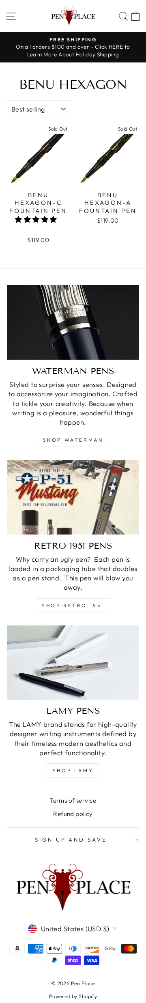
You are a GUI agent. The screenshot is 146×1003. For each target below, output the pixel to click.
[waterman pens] (73, 322)
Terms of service (73, 800)
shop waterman (73, 440)
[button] (37, 219)
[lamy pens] (73, 662)
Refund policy (72, 814)
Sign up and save (71, 839)
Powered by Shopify (73, 996)
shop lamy (73, 770)
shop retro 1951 (73, 605)
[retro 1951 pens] (73, 497)
